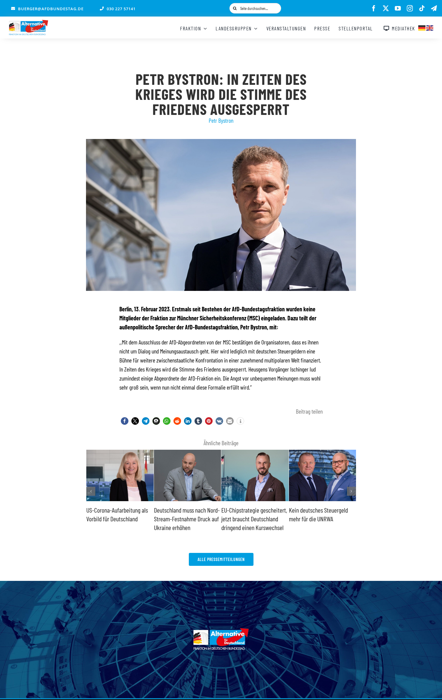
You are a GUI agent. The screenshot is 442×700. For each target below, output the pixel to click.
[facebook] (374, 8)
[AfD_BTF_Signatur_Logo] (28, 22)
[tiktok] (422, 8)
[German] (422, 27)
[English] (430, 27)
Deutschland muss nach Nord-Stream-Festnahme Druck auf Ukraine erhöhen (119, 518)
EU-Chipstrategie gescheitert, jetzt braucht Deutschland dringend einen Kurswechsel (187, 518)
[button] (124, 421)
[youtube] (398, 8)
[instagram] (410, 8)
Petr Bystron (221, 120)
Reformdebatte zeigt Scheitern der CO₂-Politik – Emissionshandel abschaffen (320, 518)
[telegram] (434, 8)
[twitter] (386, 8)
